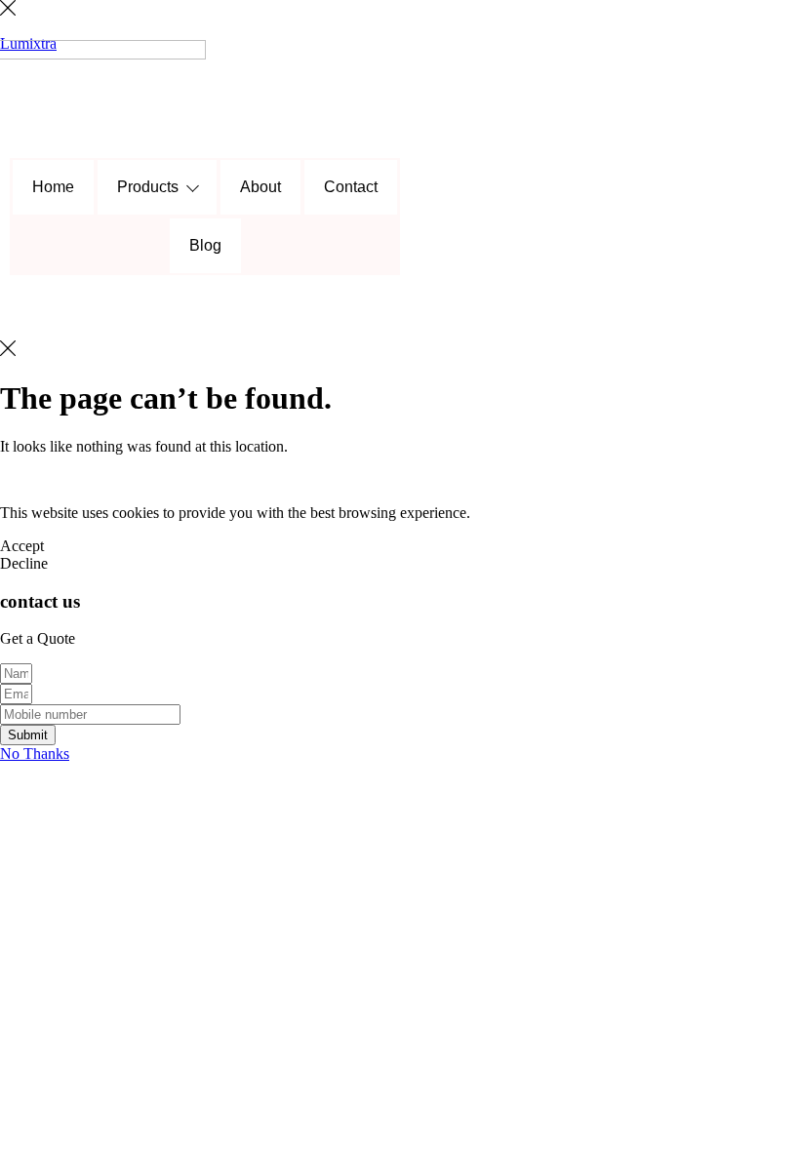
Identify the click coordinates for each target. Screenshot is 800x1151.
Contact (351, 187)
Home (53, 187)
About (260, 187)
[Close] (8, 10)
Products (148, 187)
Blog (205, 245)
